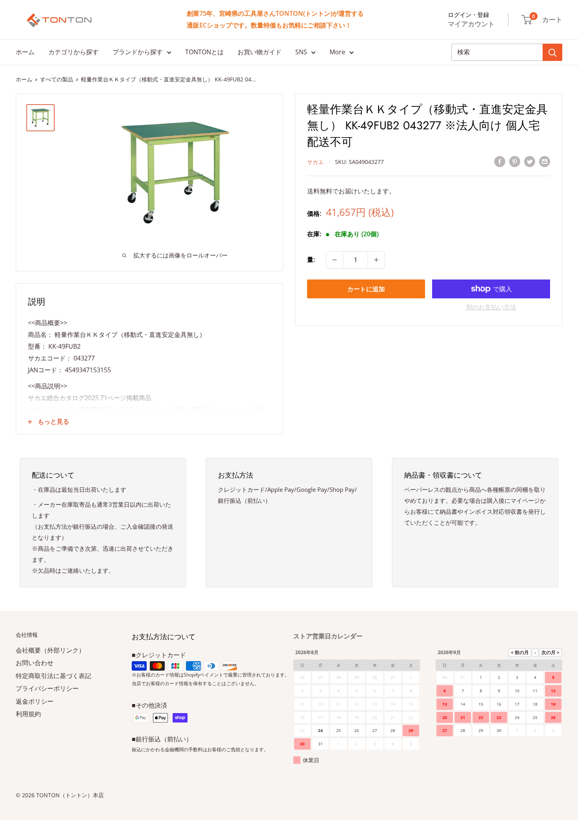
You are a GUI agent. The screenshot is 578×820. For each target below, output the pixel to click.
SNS (301, 52)
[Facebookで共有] (499, 161)
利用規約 (28, 714)
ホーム (25, 52)
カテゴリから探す (73, 52)
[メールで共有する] (544, 161)
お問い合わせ (34, 662)
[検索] (552, 52)
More (337, 52)
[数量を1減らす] (334, 260)
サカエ (315, 161)
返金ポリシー (34, 701)
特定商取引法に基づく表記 (53, 675)
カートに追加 (366, 289)
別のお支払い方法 (491, 307)
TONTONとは (204, 52)
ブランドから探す (137, 52)
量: (311, 259)
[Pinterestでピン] (514, 161)
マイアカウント (471, 23)
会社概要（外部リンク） (50, 650)
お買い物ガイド (259, 52)
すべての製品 (56, 79)
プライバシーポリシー (47, 688)
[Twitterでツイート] (529, 161)
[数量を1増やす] (376, 260)
